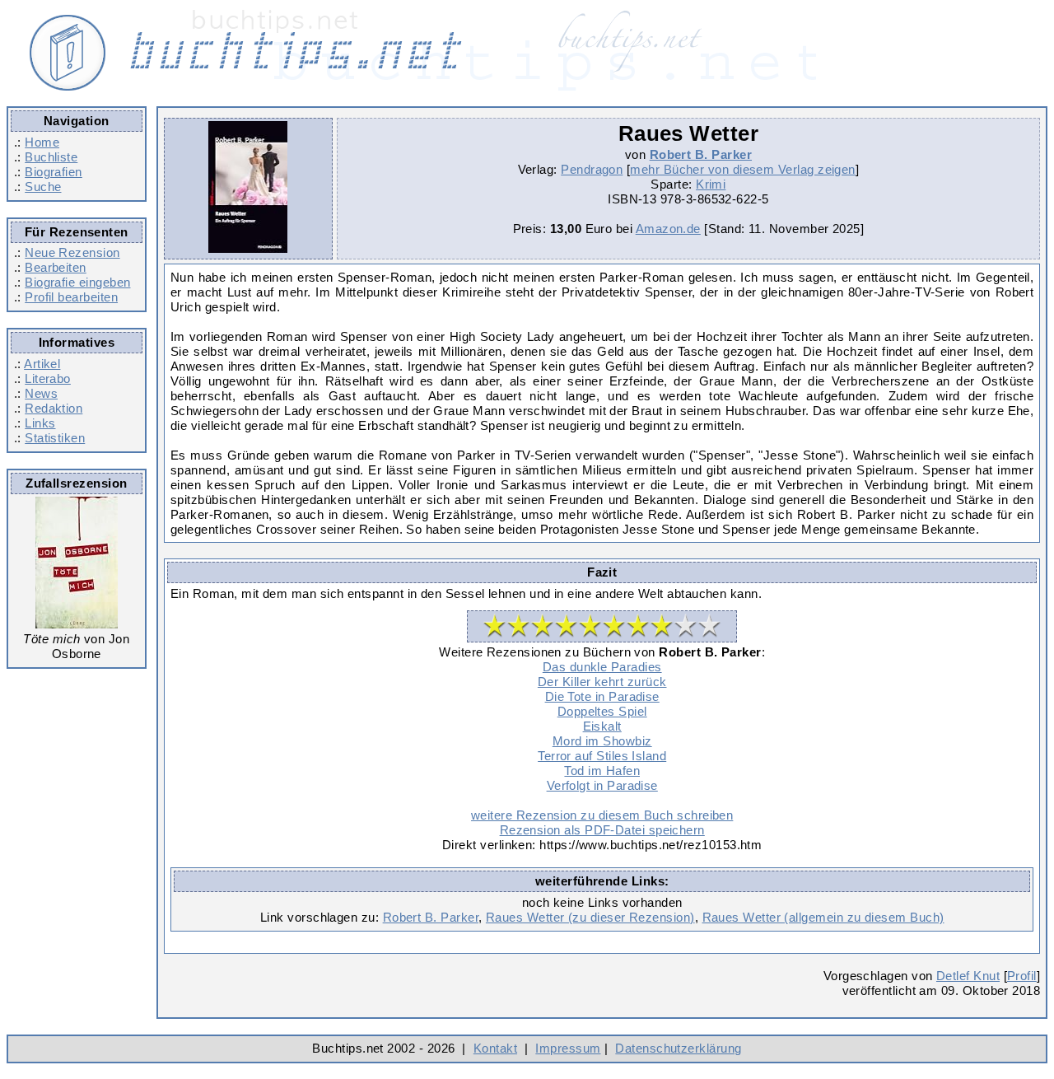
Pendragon (592, 169)
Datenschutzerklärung (678, 1048)
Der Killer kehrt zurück (602, 682)
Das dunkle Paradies (602, 667)
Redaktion (53, 408)
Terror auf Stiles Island (602, 756)
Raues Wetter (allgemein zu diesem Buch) (823, 917)
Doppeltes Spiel (602, 711)
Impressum (567, 1048)
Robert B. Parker (701, 154)
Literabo (48, 378)
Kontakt (495, 1048)
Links (40, 423)
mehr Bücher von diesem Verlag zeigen (743, 169)
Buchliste (51, 157)
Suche (43, 187)
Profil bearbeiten (71, 297)
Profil (1022, 976)
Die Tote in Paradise (602, 696)
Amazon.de (668, 229)
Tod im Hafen (602, 771)
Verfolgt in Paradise (602, 785)
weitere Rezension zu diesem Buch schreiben (602, 815)
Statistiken (55, 438)
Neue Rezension (72, 252)
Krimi (710, 184)
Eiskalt (602, 726)
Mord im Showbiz (602, 741)
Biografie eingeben (77, 282)
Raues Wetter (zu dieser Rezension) (590, 917)
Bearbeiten (55, 267)
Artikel (42, 364)
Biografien (53, 172)
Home (42, 142)
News (41, 393)
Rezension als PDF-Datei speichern (602, 830)
